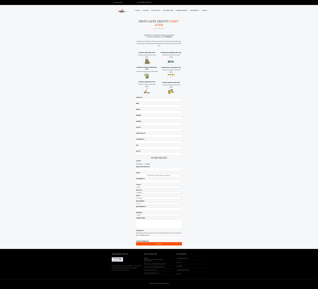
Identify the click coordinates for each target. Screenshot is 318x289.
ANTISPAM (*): (140, 230)
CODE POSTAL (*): (141, 133)
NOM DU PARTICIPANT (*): (143, 167)
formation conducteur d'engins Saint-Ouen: (146, 68)
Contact (204, 10)
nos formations (168, 10)
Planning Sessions (181, 10)
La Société (145, 10)
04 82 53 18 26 (119, 2)
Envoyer (159, 244)
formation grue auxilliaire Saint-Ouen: (171, 52)
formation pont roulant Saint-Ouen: (171, 67)
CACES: (138, 173)
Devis (179, 262)
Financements (194, 10)
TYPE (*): (138, 185)
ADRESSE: (138, 121)
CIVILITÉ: (138, 161)
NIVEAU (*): (139, 190)
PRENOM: (138, 115)
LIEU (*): (138, 195)
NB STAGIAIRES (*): (141, 206)
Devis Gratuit (155, 10)
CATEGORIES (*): (140, 179)
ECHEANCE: (139, 212)
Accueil (137, 10)
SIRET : (138, 103)
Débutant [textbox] (139, 192)
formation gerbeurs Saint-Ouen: (171, 82)
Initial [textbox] (138, 187)
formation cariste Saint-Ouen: (147, 52)
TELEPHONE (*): (140, 139)
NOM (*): (138, 109)
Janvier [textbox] (139, 215)
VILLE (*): (138, 127)
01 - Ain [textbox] (139, 203)
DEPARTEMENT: (140, 201)
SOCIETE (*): (139, 97)
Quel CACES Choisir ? (183, 270)
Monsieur (140, 164)
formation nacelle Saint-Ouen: (146, 82)
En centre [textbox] (139, 198)
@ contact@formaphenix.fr (144, 2)
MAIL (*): (138, 151)
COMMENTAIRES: (140, 218)
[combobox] (159, 187)
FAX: (137, 145)
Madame (148, 164)
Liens (179, 274)
